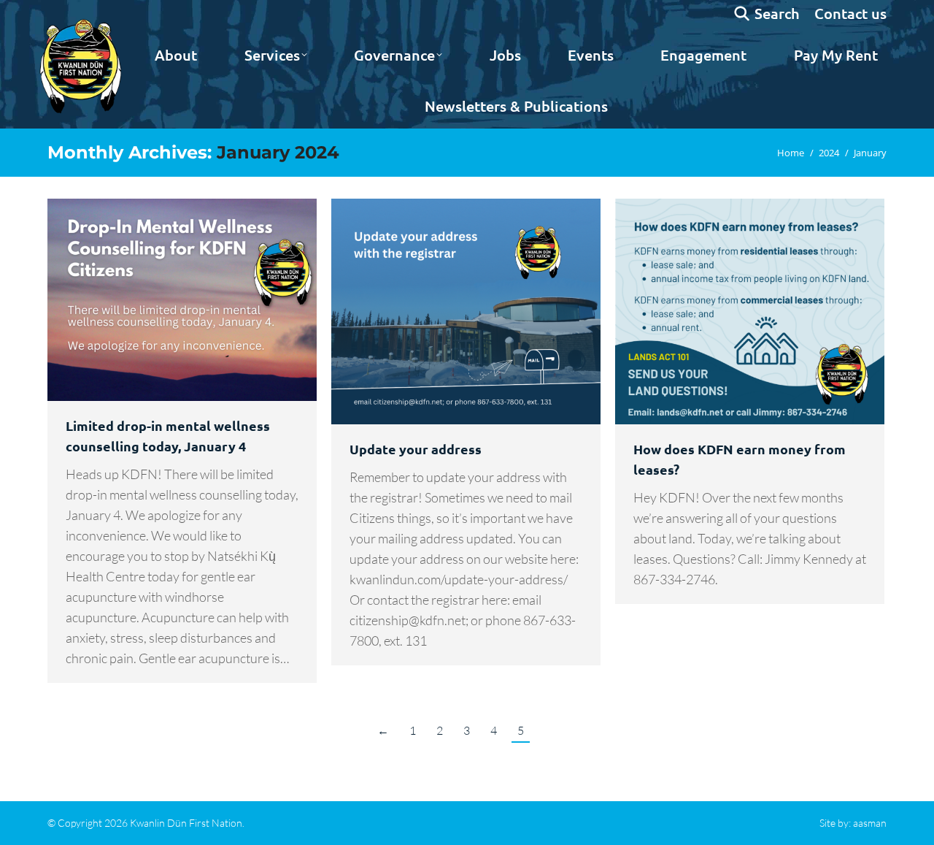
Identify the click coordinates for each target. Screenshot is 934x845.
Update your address (416, 448)
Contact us (850, 13)
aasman (870, 823)
